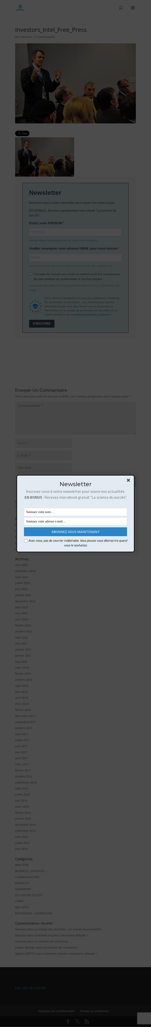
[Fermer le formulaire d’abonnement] (129, 481)
